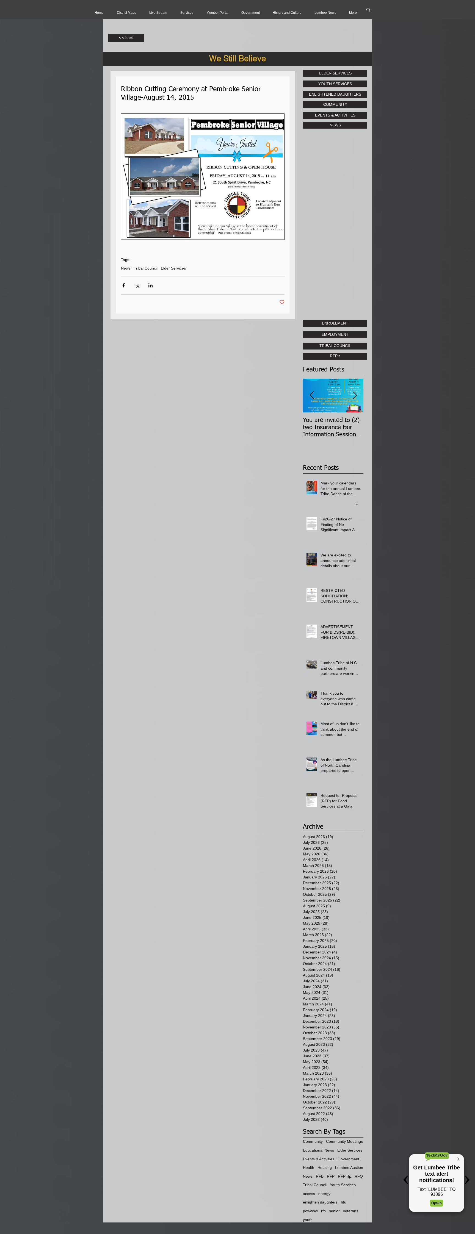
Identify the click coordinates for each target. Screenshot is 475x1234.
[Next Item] (354, 395)
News (126, 268)
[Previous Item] (311, 395)
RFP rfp (344, 1176)
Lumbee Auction (349, 1167)
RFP (331, 1176)
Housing (324, 1167)
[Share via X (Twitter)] (137, 285)
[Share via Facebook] (123, 285)
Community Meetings (344, 1141)
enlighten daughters (320, 1202)
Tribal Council (146, 268)
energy (324, 1193)
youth (308, 1220)
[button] (158, 12)
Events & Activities (318, 1159)
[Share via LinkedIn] (150, 285)
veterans (350, 1211)
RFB (320, 1176)
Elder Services (173, 268)
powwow (310, 1211)
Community (313, 1141)
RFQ (359, 1176)
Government (348, 1159)
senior (334, 1211)
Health (308, 1167)
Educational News (318, 1150)
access (309, 1193)
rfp (323, 1211)
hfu (343, 1202)
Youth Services (343, 1185)
